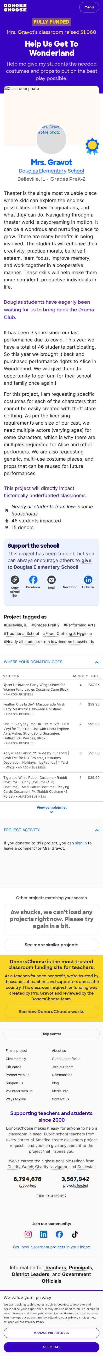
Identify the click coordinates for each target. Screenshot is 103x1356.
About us (59, 1050)
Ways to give (16, 1099)
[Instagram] (28, 1234)
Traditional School (22, 633)
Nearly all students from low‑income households (50, 641)
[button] (15, 586)
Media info (60, 1091)
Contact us (60, 1099)
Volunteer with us (19, 1091)
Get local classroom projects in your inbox (51, 1247)
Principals (80, 1267)
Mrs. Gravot (51, 162)
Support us (14, 1083)
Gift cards (13, 1067)
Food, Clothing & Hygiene (69, 633)
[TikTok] (75, 1234)
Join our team (62, 1067)
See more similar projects (52, 945)
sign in (81, 843)
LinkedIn (88, 587)
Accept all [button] (52, 1347)
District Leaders (30, 1274)
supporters (27, 1181)
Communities (62, 1075)
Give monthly (16, 1059)
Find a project (16, 1050)
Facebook (33, 587)
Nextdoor (70, 587)
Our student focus (66, 1059)
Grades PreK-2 (47, 625)
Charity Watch (20, 1166)
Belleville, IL (16, 625)
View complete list (52, 807)
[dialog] (51, 1323)
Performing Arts (80, 625)
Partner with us (17, 1075)
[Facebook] (59, 1234)
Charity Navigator (51, 1166)
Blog (55, 1083)
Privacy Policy (34, 1322)
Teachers (55, 1267)
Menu (89, 7)
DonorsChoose (15, 8)
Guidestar (86, 1166)
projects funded (76, 1181)
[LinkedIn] (44, 1234)
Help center (51, 1034)
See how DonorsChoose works (52, 1012)
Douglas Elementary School (51, 171)
